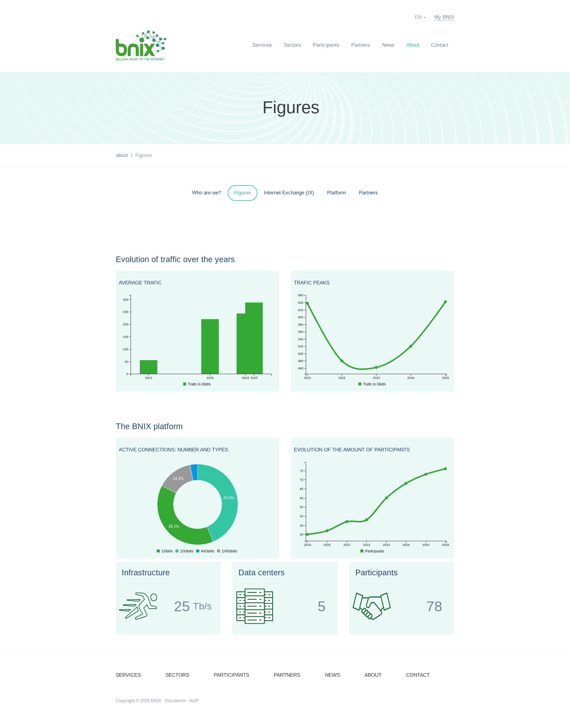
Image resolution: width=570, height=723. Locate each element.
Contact (439, 45)
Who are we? (206, 193)
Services (262, 45)
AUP (194, 700)
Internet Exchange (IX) (289, 193)
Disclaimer (175, 700)
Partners (360, 45)
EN (418, 17)
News (388, 45)
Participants (326, 45)
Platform (336, 193)
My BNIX (444, 17)
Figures (290, 107)
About (412, 45)
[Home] (144, 45)
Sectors (292, 45)
